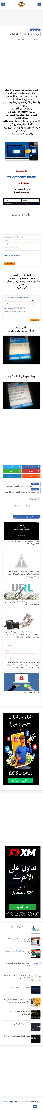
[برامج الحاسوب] (31, 1106)
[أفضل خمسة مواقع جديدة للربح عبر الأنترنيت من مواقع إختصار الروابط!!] (21, 591)
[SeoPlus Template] (38, 1101)
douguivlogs (8, 1101)
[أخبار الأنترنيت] (12, 1106)
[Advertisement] (21, 816)
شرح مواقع (35, 30)
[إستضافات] (19, 1106)
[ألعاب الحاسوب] (27, 1106)
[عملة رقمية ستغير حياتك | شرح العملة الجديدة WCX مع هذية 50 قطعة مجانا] (21, 531)
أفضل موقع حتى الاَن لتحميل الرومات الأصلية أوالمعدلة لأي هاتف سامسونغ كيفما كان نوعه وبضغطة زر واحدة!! (23, 574)
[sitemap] (35, 1106)
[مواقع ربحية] (23, 1106)
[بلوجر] (15, 1106)
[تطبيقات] (8, 1106)
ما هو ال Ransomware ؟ (30, 692)
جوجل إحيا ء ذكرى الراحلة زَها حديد (18, 926)
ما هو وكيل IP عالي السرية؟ (21, 1024)
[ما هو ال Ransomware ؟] (21, 682)
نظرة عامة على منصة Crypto (20, 987)
